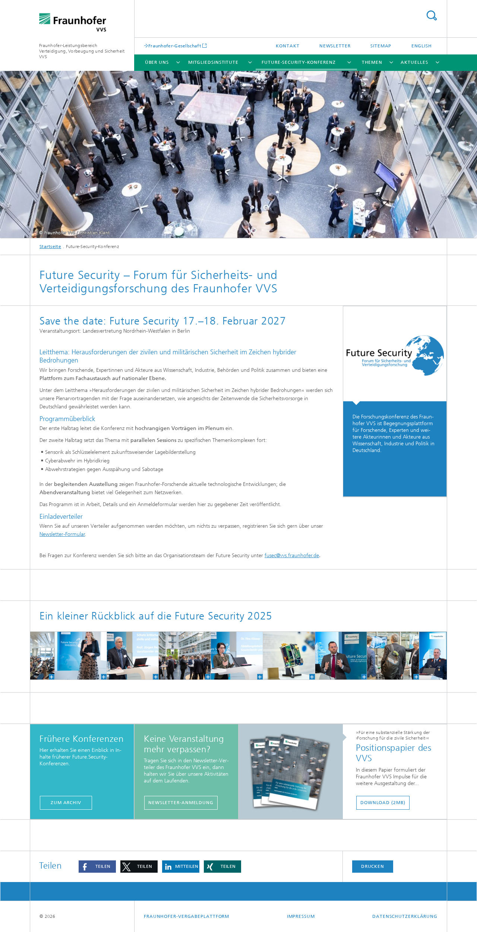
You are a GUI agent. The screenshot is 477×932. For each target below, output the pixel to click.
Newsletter (335, 45)
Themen (372, 62)
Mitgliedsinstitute (213, 62)
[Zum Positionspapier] (294, 772)
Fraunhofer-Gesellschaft (174, 45)
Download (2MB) (382, 802)
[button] (97, 866)
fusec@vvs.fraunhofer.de (292, 555)
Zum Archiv (66, 802)
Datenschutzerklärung (404, 916)
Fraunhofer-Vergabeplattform (186, 916)
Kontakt (287, 45)
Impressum (301, 916)
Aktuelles (414, 62)
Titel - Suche (431, 15)
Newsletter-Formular (62, 534)
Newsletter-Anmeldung (181, 802)
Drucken (372, 866)
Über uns (157, 62)
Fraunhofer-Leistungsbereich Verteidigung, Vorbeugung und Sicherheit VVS (82, 51)
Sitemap (380, 45)
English (421, 45)
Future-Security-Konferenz (299, 62)
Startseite (50, 246)
